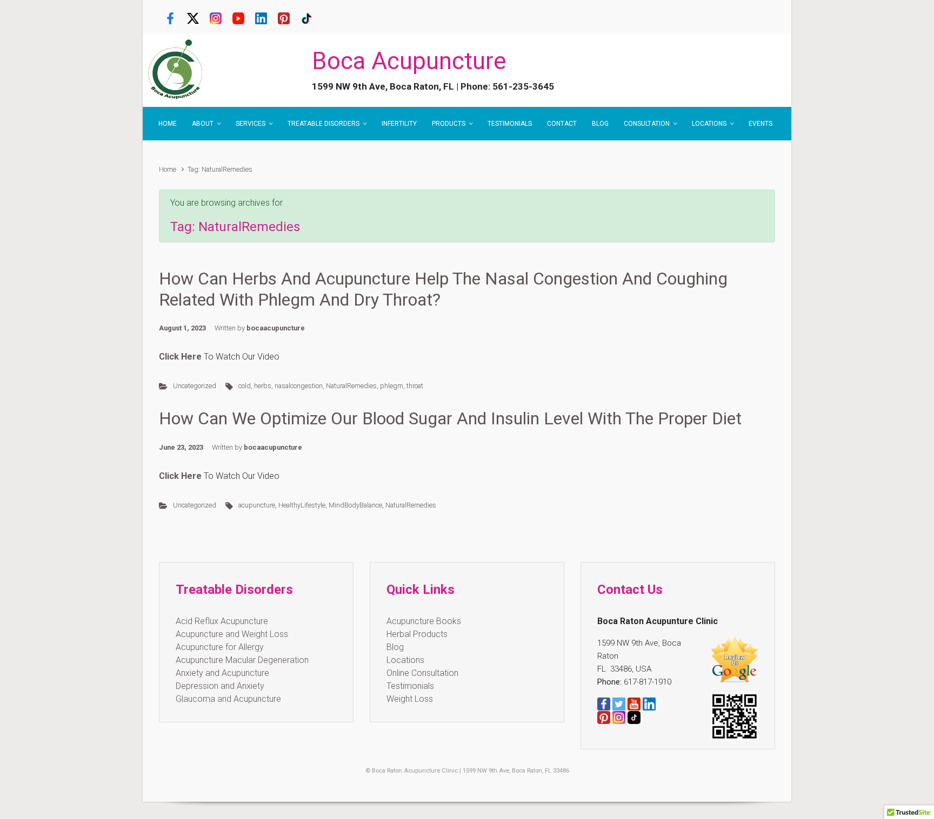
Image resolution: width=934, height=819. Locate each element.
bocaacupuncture (275, 328)
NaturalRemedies (351, 386)
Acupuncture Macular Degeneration (242, 660)
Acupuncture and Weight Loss (232, 634)
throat (414, 386)
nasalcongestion (299, 386)
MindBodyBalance (355, 505)
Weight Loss (409, 699)
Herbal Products (417, 634)
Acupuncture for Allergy (220, 647)
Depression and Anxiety (220, 686)
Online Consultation (422, 673)
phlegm (391, 386)
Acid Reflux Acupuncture (222, 621)
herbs (262, 386)
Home (167, 169)
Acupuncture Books (423, 621)
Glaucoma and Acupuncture (228, 699)
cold (244, 386)
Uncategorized (194, 386)
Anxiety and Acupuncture (222, 673)
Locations (405, 660)
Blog (395, 647)
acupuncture (256, 505)
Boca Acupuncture (409, 61)
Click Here (180, 476)
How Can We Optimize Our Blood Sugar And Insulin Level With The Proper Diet (450, 418)
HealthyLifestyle (301, 505)
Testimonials (410, 686)
